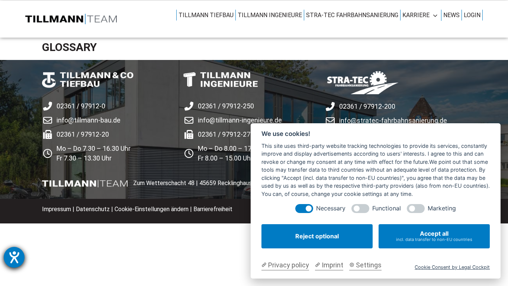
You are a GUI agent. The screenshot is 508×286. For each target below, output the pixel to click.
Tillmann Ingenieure (270, 15)
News (451, 15)
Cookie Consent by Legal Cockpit (452, 267)
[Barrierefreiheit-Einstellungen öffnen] (14, 257)
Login (472, 15)
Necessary (330, 208)
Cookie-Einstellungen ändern (152, 209)
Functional (386, 208)
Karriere (416, 15)
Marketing (442, 208)
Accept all (434, 236)
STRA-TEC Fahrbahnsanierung (352, 15)
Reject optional (317, 236)
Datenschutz (93, 209)
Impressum (56, 209)
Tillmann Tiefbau (206, 15)
